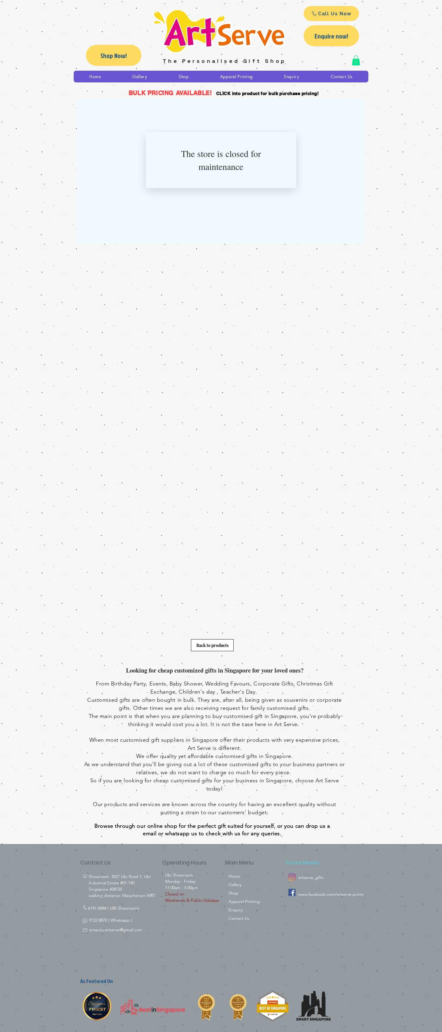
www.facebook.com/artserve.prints (331, 894)
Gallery (235, 884)
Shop (233, 893)
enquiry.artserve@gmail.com (116, 929)
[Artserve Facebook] (292, 892)
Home (234, 876)
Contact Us (239, 918)
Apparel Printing (244, 901)
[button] (356, 60)
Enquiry (236, 910)
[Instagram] (292, 877)
